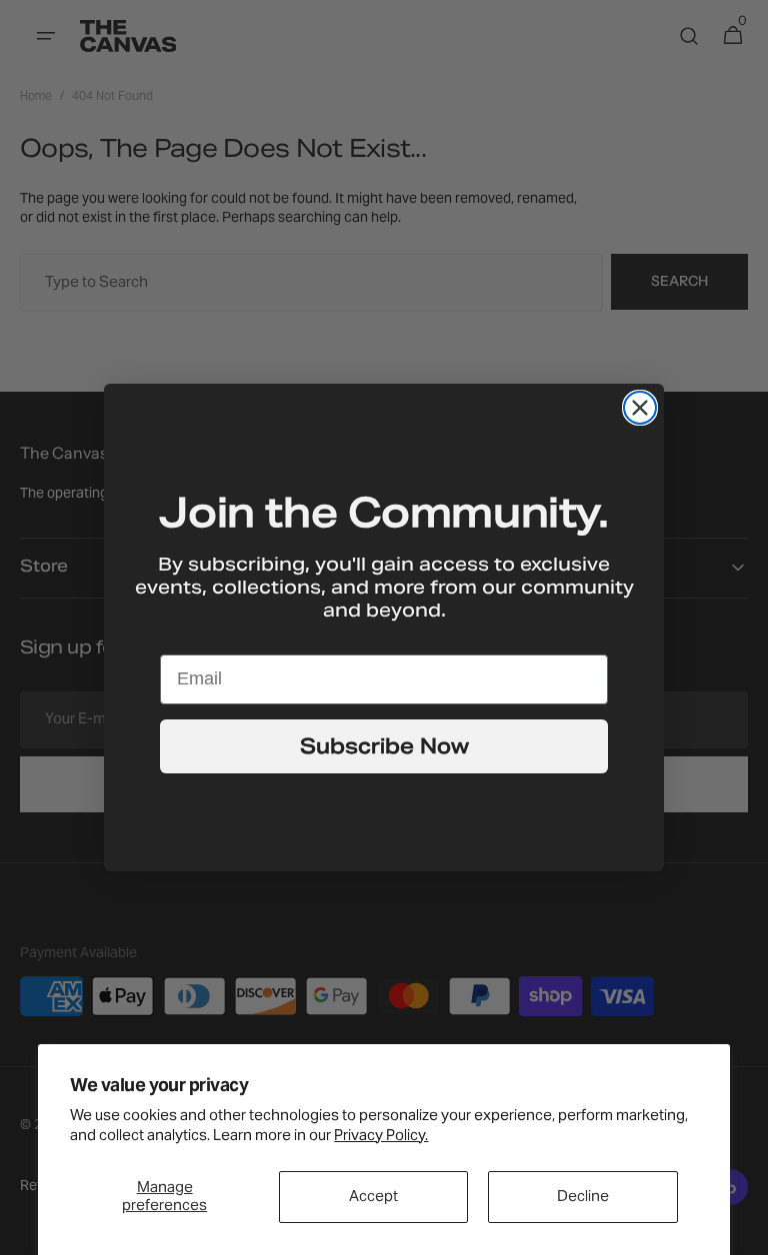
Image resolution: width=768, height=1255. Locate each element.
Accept (373, 1197)
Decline (583, 1197)
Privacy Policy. (381, 1136)
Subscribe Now (384, 746)
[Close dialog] (640, 408)
